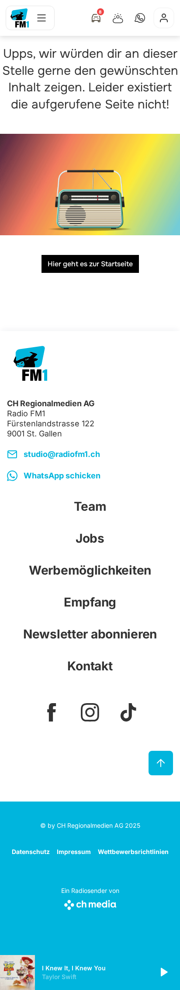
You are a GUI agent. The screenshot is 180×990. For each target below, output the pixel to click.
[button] (140, 18)
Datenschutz (31, 851)
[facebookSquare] (51, 712)
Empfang (90, 602)
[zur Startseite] (19, 18)
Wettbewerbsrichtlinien (133, 851)
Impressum (74, 851)
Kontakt (89, 666)
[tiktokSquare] (128, 712)
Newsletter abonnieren (90, 634)
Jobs (90, 538)
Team (90, 506)
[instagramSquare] (90, 712)
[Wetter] (118, 18)
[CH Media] (90, 903)
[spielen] (163, 972)
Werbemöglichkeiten (90, 570)
